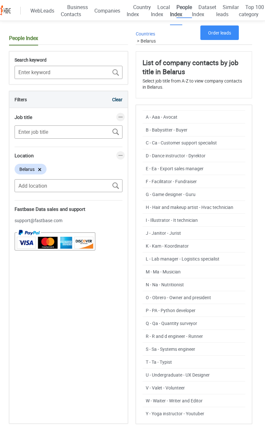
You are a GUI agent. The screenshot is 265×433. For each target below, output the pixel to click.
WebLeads (42, 10)
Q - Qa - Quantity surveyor (171, 323)
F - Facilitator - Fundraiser (171, 181)
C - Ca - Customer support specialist (181, 143)
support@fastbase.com (38, 220)
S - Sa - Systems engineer (170, 349)
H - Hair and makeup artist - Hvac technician (189, 207)
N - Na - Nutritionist (165, 284)
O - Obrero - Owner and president (178, 297)
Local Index (160, 11)
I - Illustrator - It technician (172, 220)
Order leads (219, 33)
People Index (181, 11)
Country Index (139, 11)
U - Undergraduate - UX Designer (178, 375)
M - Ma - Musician (163, 272)
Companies (107, 10)
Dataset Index (204, 11)
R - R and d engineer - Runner (174, 336)
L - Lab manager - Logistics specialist (182, 259)
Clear (117, 99)
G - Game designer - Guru (171, 194)
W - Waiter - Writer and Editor (174, 401)
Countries (145, 34)
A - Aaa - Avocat (161, 117)
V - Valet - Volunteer (165, 388)
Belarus (148, 41)
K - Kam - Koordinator (167, 246)
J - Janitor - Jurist (163, 233)
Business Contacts (74, 11)
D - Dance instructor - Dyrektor (176, 156)
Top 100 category (251, 11)
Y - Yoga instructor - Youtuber (175, 413)
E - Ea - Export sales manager (175, 168)
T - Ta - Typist (159, 362)
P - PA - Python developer (171, 310)
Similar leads (227, 11)
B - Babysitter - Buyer (166, 130)
